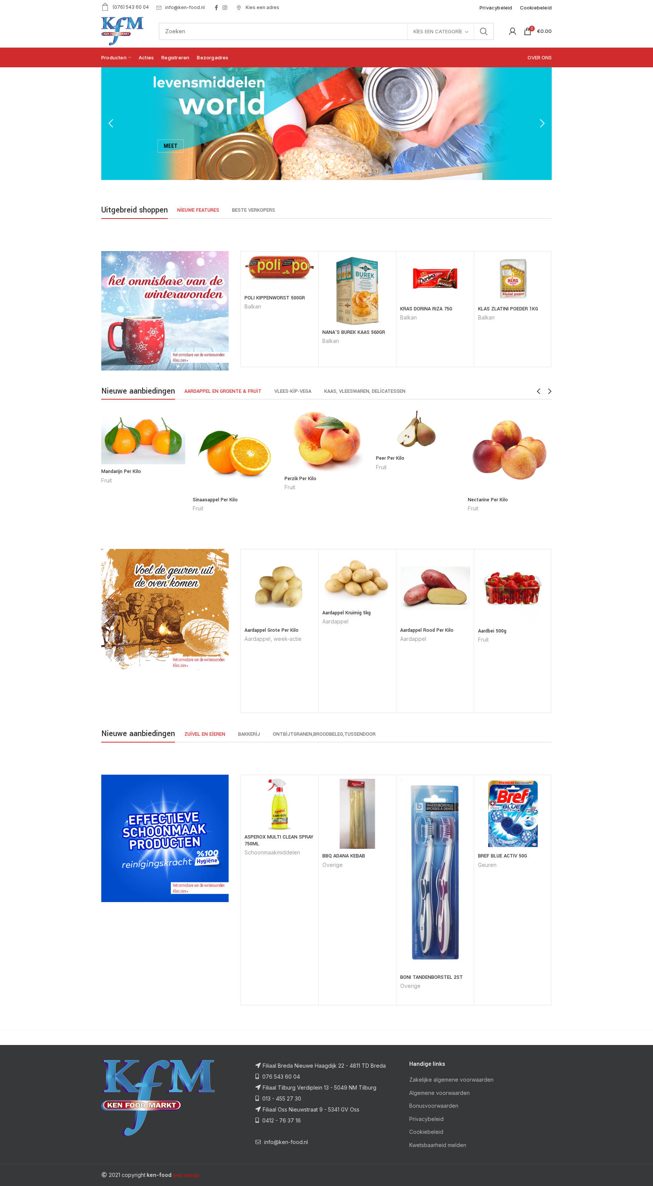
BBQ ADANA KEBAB (343, 856)
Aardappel (257, 639)
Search (483, 31)
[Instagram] (224, 7)
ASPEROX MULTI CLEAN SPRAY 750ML (278, 840)
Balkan (252, 306)
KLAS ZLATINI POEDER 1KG (508, 308)
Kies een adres (261, 7)
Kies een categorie (437, 31)
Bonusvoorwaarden (433, 1105)
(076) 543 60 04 (131, 7)
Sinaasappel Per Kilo (215, 499)
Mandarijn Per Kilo (121, 471)
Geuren (487, 865)
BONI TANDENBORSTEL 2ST (431, 977)
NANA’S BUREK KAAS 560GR (353, 332)
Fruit (106, 480)
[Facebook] (216, 7)
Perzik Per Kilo (300, 478)
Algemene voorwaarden (439, 1093)
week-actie (288, 639)
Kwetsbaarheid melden (437, 1145)
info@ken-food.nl (185, 7)
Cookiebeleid (426, 1132)
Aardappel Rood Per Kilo (426, 630)
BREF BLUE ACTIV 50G (502, 856)
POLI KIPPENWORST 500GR (274, 298)
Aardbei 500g (492, 631)
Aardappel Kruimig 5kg (346, 612)
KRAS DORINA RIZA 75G (426, 308)
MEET (171, 144)
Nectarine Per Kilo (488, 499)
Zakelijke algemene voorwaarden (451, 1079)
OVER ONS (540, 57)
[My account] (512, 31)
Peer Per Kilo (390, 458)
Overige (332, 865)
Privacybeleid (426, 1119)
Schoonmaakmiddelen (272, 852)
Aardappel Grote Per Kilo (271, 630)
